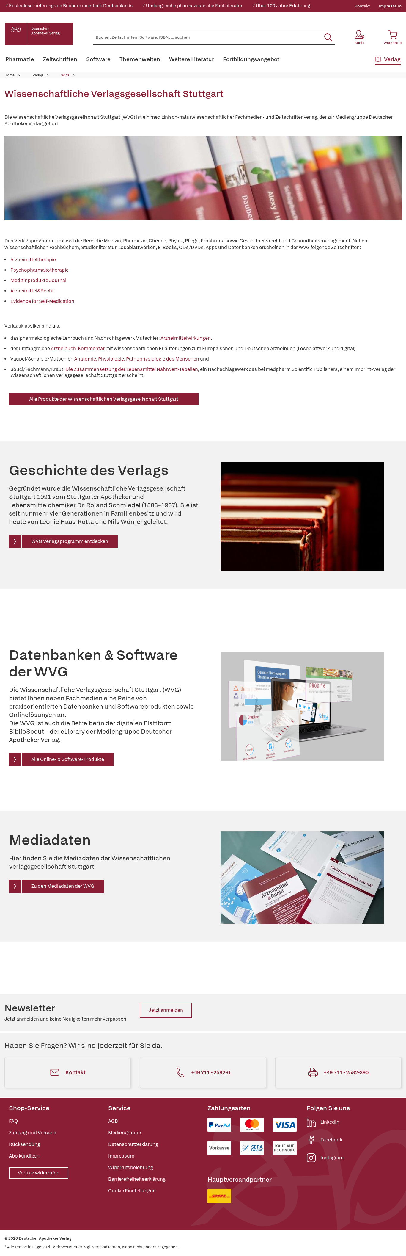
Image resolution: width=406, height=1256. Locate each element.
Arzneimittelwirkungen (185, 338)
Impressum (390, 6)
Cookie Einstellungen (132, 1191)
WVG (65, 75)
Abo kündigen (24, 1156)
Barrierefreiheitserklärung (137, 1179)
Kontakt (362, 6)
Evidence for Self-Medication (42, 301)
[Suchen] (328, 37)
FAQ (13, 1121)
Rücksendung (24, 1144)
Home (9, 75)
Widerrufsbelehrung (130, 1167)
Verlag (38, 75)
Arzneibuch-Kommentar (78, 348)
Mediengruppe (124, 1133)
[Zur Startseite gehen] (38, 34)
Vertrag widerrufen (38, 1173)
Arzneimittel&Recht (32, 291)
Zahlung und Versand (32, 1133)
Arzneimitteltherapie (33, 259)
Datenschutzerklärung (133, 1144)
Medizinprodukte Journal (38, 280)
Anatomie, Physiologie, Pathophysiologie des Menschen (136, 359)
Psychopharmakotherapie (39, 270)
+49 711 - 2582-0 (210, 1072)
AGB (113, 1121)
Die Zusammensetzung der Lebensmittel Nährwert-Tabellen (131, 369)
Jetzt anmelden (166, 1010)
